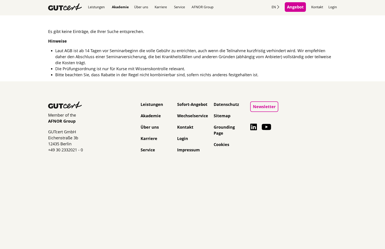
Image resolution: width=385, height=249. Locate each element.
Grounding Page (224, 130)
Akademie (120, 7)
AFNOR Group (202, 7)
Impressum (188, 149)
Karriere (161, 7)
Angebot (295, 7)
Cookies (221, 144)
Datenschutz (226, 104)
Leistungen (96, 7)
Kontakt (317, 7)
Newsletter (264, 106)
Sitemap (222, 115)
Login (332, 7)
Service (179, 7)
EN (274, 7)
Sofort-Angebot (192, 104)
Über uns (141, 7)
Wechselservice (192, 115)
